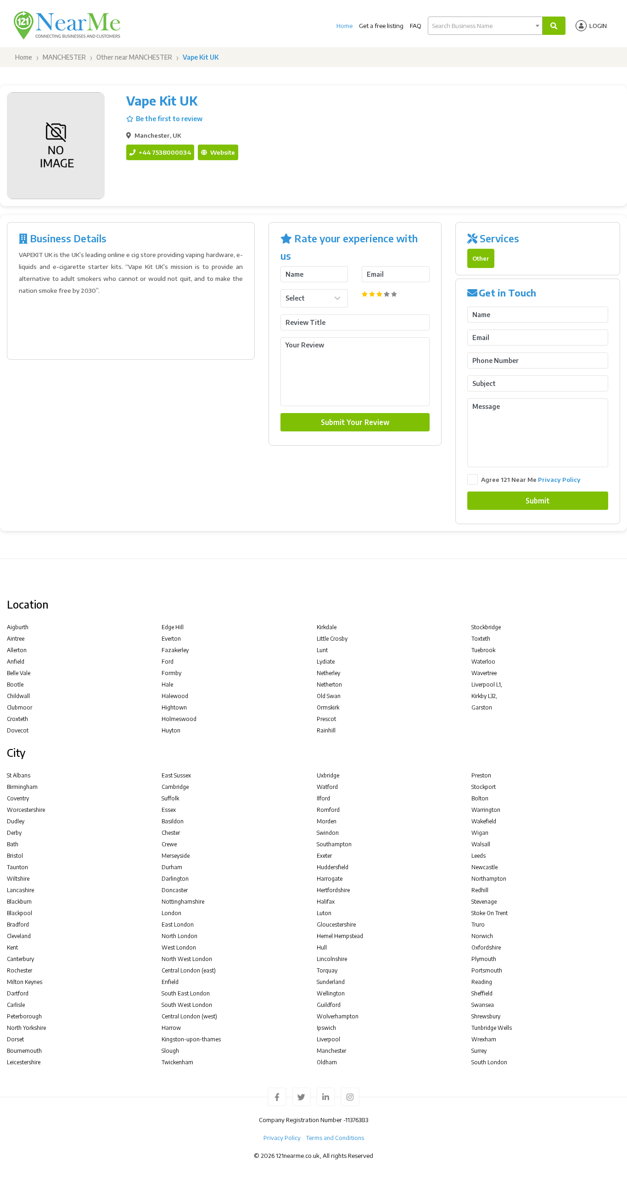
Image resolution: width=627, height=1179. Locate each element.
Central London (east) (189, 970)
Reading (481, 981)
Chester (171, 832)
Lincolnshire (332, 958)
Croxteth (17, 718)
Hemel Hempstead (340, 936)
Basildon (173, 821)
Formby (171, 673)
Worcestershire (26, 809)
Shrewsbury (485, 1016)
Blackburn (19, 901)
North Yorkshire (26, 1027)
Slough (170, 1050)
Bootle (15, 684)
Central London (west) (189, 1016)
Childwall (18, 696)
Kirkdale (326, 627)
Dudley (15, 821)
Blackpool (19, 913)
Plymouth (483, 958)
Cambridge (175, 786)
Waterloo (483, 661)
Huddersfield (332, 867)
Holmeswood (179, 718)
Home (344, 25)
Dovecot (17, 730)
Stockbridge (486, 627)
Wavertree (484, 673)
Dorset (15, 1039)
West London (179, 947)
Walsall (480, 844)
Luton (324, 913)
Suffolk (170, 798)
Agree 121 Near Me (531, 479)
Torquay (327, 970)
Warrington (485, 809)
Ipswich (326, 1027)
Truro (478, 924)
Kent (12, 947)
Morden (326, 821)
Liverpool (328, 1039)
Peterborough (24, 1016)
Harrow (171, 1027)
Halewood (175, 696)
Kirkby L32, (484, 696)
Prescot (326, 718)
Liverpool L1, (486, 684)
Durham (172, 867)
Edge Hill (173, 627)
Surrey (479, 1050)
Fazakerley (175, 650)
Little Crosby (332, 638)
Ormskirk (328, 707)
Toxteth (480, 638)
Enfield (170, 981)
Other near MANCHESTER (134, 57)
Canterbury (20, 958)
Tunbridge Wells (491, 1027)
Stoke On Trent (489, 913)
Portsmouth (486, 970)
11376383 (356, 1119)
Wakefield (483, 821)
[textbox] (485, 25)
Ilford (323, 798)
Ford (168, 661)
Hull (322, 947)
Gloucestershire (336, 924)
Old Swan (329, 696)
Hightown (174, 707)
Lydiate (326, 661)
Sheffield (482, 993)
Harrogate (329, 878)
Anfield (15, 661)
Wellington (331, 993)
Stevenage (484, 901)
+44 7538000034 (164, 152)
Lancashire (20, 890)
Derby (14, 832)
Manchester (331, 1050)
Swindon (328, 832)
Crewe (169, 844)
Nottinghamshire (183, 901)
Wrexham (483, 1039)
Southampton (334, 844)
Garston (481, 707)
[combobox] (485, 26)
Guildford (329, 1004)
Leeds (478, 855)
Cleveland (19, 936)
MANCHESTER (64, 57)
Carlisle (16, 1004)
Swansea (482, 1004)
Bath (12, 844)
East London (178, 924)
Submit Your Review (355, 422)
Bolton (479, 798)
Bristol (15, 855)
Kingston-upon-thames (191, 1039)
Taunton (17, 867)
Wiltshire (18, 878)
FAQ (415, 25)
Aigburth (17, 627)
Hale (167, 684)
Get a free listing (381, 25)
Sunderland (331, 981)
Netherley (328, 673)
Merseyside (176, 855)
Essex (169, 809)
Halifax (326, 901)
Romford (328, 809)
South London (489, 1062)
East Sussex (176, 775)
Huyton (171, 730)
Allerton (17, 650)
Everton (171, 638)
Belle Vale (18, 673)
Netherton (329, 684)
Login (598, 25)
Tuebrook (483, 650)
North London (179, 936)
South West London (187, 1004)
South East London (186, 993)
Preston (481, 775)
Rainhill (326, 730)
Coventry (18, 798)
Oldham (327, 1062)
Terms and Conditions (335, 1137)
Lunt (322, 650)
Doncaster (175, 890)
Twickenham (177, 1062)
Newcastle (484, 867)
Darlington (175, 878)
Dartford (17, 993)
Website (222, 152)
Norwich (482, 936)
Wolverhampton (337, 1016)
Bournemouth (24, 1050)
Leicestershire (23, 1062)
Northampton (488, 878)
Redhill (479, 890)
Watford (327, 786)
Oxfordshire (486, 947)
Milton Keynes (24, 981)
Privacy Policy (559, 479)
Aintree (15, 638)
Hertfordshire (333, 890)
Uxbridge (328, 775)
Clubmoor (19, 707)
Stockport (483, 786)
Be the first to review (169, 119)
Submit (537, 500)
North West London (187, 958)
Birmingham (22, 786)
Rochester (19, 970)
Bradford (18, 924)
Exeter (324, 855)
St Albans (18, 775)
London (171, 913)
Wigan (479, 832)
